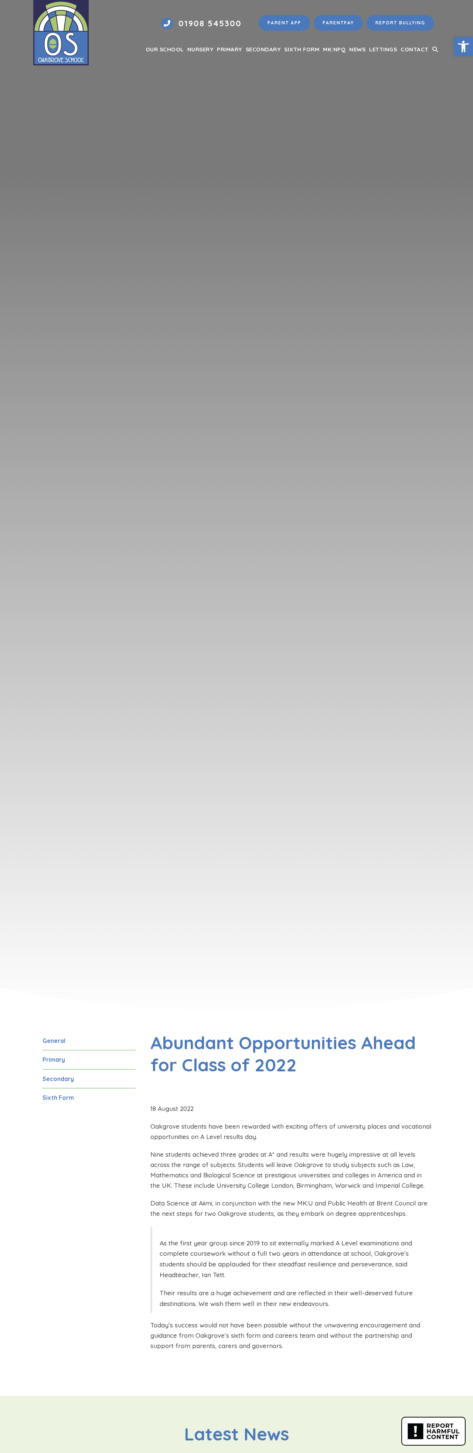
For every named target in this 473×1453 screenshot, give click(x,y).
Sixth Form (58, 1097)
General (53, 1040)
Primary (53, 1059)
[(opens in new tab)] (433, 1430)
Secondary (58, 1078)
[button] (435, 49)
